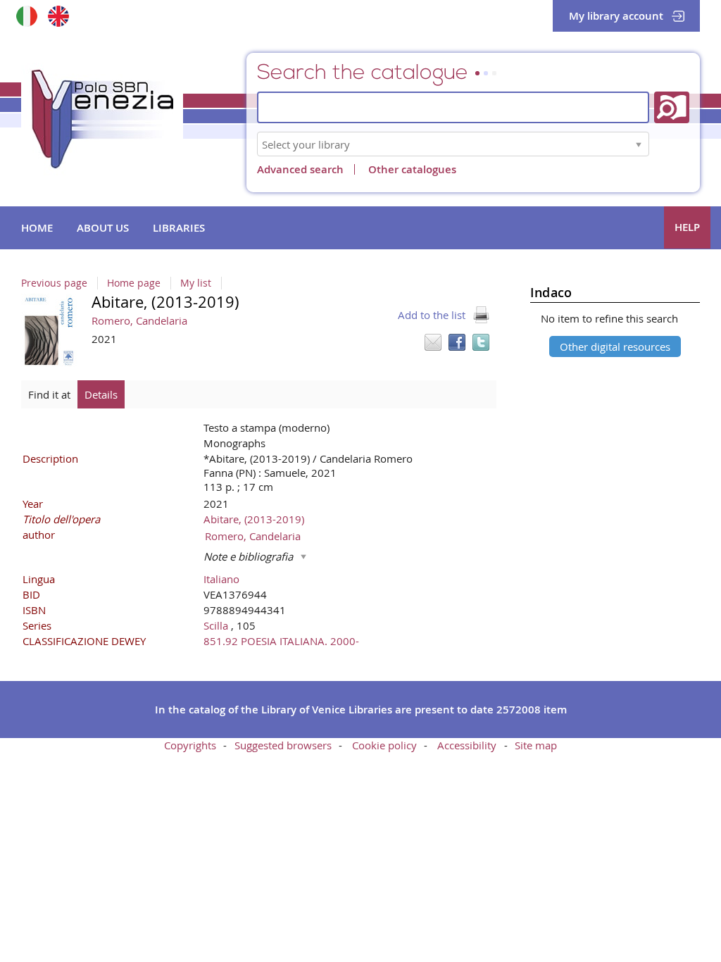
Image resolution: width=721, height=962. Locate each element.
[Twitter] (480, 342)
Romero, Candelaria (139, 320)
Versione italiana (26, 16)
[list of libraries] (638, 144)
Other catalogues (412, 169)
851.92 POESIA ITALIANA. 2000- (281, 641)
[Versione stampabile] (480, 314)
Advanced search (300, 169)
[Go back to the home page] (102, 119)
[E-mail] (433, 342)
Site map (536, 745)
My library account (616, 15)
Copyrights (190, 745)
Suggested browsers (283, 745)
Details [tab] (101, 394)
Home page (134, 283)
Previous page (54, 283)
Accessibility (466, 745)
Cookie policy (384, 745)
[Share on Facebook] (457, 342)
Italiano (221, 579)
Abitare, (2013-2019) (253, 519)
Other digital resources (615, 346)
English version (58, 16)
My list (195, 283)
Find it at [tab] (49, 394)
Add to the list (431, 315)
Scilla (217, 625)
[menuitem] (37, 228)
